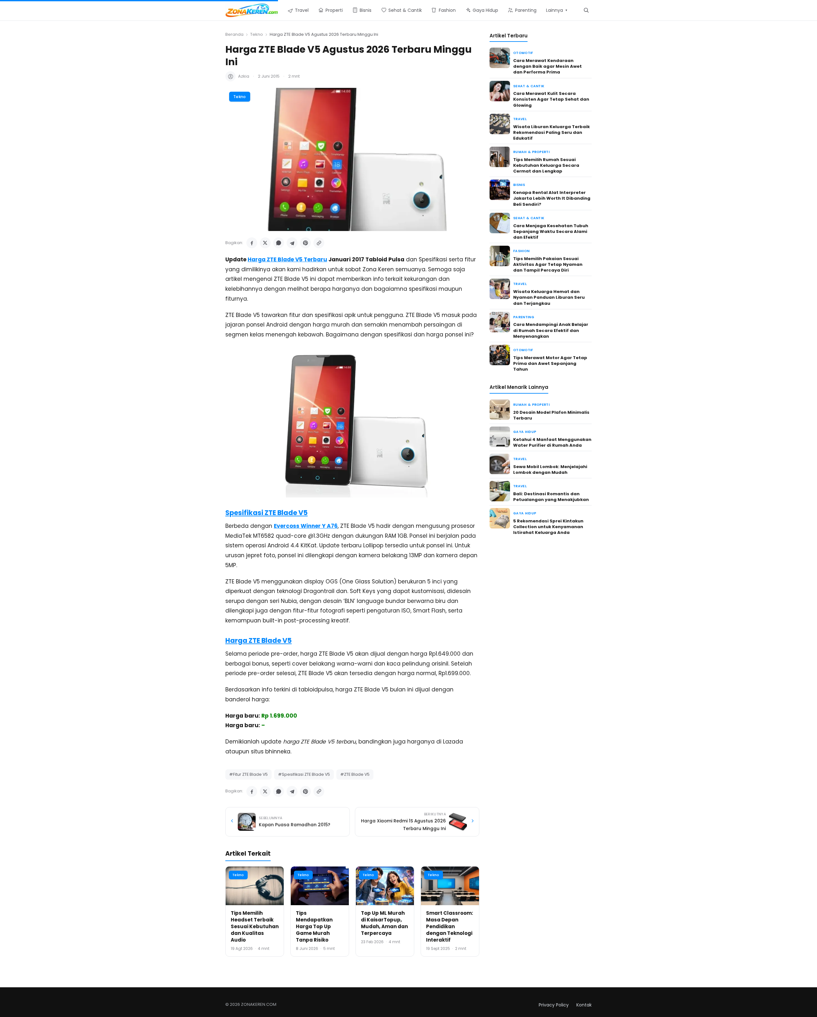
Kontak (584, 1005)
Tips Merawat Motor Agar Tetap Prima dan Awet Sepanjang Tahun (550, 363)
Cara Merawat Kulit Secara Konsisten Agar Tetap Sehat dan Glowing (551, 99)
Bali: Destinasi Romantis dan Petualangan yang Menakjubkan (551, 497)
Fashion (521, 251)
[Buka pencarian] (586, 10)
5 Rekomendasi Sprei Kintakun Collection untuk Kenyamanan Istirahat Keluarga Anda (548, 526)
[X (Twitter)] (265, 242)
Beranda (234, 34)
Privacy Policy (554, 1005)
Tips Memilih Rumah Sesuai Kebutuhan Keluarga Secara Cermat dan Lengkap (546, 165)
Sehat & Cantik (528, 86)
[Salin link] (318, 242)
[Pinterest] (305, 242)
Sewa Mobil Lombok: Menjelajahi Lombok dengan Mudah (550, 469)
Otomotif (523, 52)
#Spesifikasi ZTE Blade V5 (304, 774)
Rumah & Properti (531, 152)
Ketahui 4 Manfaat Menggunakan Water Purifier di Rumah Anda (552, 442)
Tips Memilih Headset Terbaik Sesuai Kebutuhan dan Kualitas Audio (255, 926)
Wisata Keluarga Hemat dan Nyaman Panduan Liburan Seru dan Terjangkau (549, 297)
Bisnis (519, 184)
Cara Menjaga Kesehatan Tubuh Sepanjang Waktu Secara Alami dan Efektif (550, 231)
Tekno (256, 34)
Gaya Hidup (524, 431)
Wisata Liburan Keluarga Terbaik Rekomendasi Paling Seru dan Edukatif (551, 132)
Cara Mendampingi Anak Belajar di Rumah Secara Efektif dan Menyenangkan (550, 330)
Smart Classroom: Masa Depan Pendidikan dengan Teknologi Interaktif (449, 926)
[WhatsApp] (278, 242)
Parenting (523, 317)
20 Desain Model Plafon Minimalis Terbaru (551, 415)
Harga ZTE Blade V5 (258, 640)
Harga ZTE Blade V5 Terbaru (287, 259)
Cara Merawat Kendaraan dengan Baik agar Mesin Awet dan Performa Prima (547, 66)
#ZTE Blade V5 (355, 774)
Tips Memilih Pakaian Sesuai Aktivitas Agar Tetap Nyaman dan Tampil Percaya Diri (547, 264)
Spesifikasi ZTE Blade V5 (266, 512)
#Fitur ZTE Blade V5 (248, 774)
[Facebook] (251, 242)
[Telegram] (292, 242)
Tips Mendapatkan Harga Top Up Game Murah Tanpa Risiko (314, 926)
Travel (520, 119)
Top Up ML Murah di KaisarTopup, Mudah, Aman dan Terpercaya (384, 923)
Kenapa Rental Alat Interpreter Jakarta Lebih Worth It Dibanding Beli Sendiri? (551, 198)
